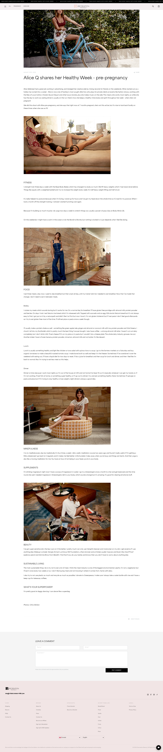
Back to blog (135, 619)
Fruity (99, 724)
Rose (99, 731)
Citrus (99, 727)
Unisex (99, 720)
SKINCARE (26, 6)
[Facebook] (151, 694)
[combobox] (69, 737)
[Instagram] (148, 694)
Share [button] (137, 72)
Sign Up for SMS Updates (42, 727)
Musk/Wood (101, 706)
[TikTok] (157, 694)
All (10, 6)
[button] (5, 6)
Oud (99, 717)
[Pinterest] (154, 694)
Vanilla (99, 713)
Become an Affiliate (41, 720)
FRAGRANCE (17, 6)
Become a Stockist (72, 709)
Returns (7, 709)
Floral (99, 709)
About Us (38, 706)
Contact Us (8, 717)
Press (37, 713)
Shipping (7, 706)
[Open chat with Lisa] (158, 747)
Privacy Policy (132, 709)
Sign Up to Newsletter (42, 724)
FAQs (6, 713)
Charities (38, 709)
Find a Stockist (71, 706)
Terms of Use (132, 706)
